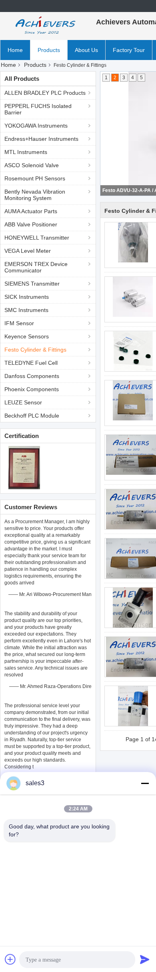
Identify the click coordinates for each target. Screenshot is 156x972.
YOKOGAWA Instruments (36, 125)
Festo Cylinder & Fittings (35, 349)
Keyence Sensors (26, 336)
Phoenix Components (31, 389)
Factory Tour (129, 50)
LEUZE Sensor (23, 402)
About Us (86, 50)
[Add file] (10, 959)
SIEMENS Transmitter (32, 283)
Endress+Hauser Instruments (41, 139)
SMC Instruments (26, 310)
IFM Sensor (19, 323)
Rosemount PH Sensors (34, 178)
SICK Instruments (26, 297)
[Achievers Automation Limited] (44, 26)
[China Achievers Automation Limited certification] (24, 467)
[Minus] (145, 783)
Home (15, 50)
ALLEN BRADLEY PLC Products (45, 93)
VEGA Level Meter (27, 251)
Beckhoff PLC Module (31, 415)
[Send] (144, 959)
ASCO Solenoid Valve (31, 165)
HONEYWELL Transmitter (36, 237)
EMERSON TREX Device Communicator (36, 267)
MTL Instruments (25, 152)
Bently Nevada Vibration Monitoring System (34, 194)
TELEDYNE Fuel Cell (31, 363)
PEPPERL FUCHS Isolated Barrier (38, 109)
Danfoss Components (31, 376)
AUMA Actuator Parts (30, 211)
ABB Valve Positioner (30, 224)
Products (49, 50)
